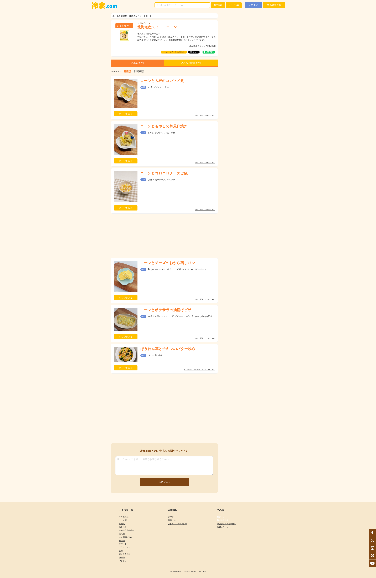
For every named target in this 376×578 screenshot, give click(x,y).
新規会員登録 (274, 5)
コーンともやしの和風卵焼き (163, 126)
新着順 (127, 71)
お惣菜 (122, 524)
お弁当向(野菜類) (126, 530)
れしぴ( (137, 63)
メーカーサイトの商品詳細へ (173, 52)
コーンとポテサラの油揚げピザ (165, 310)
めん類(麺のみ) (125, 537)
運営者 (171, 517)
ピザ (121, 551)
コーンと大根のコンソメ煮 (162, 81)
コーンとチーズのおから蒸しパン (167, 263)
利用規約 (172, 520)
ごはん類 (123, 520)
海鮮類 (122, 557)
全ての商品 (124, 517)
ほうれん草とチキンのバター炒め (167, 349)
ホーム (116, 16)
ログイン (253, 5)
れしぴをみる (125, 114)
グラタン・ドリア (126, 547)
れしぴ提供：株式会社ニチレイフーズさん (199, 369)
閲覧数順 (139, 71)
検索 (218, 5)
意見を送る (164, 482)
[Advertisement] (164, 235)
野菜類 (124, 16)
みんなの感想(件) (191, 63)
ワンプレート (124, 561)
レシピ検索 (234, 5)
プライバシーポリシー (177, 524)
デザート (123, 544)
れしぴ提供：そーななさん (205, 115)
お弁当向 (123, 527)
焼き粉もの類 (124, 554)
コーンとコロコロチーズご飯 (164, 173)
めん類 (122, 534)
